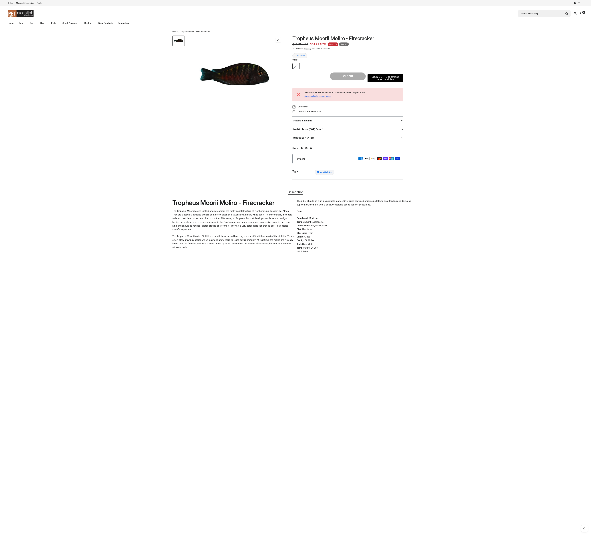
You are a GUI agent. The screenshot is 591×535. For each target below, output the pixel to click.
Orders (10, 3)
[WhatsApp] (306, 148)
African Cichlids (324, 172)
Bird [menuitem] (42, 23)
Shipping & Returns (302, 120)
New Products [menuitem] (105, 23)
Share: (295, 148)
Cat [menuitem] (31, 23)
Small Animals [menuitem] (69, 23)
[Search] (567, 13)
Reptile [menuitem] (87, 23)
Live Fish (300, 56)
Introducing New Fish (303, 138)
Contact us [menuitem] (123, 23)
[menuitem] (11, 3)
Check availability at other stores (317, 96)
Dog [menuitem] (21, 23)
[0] (580, 13)
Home (174, 32)
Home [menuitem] (11, 23)
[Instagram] (579, 3)
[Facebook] (575, 3)
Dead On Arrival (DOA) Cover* (307, 129)
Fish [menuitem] (53, 23)
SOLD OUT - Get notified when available (385, 78)
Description (295, 192)
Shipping (307, 49)
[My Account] (575, 13)
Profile (39, 3)
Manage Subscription (25, 3)
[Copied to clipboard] (311, 148)
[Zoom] (278, 39)
